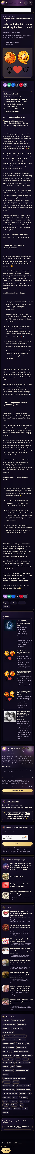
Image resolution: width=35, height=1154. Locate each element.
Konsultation (6, 766)
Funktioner (20, 1043)
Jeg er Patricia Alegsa (12, 801)
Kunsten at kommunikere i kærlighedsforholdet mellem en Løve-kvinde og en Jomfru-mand (16, 99)
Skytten (15, 1097)
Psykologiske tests (9, 1086)
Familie (5, 1043)
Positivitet (16, 1082)
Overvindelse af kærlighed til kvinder (14, 1078)
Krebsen (18, 1059)
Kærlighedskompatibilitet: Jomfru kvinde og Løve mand (24, 672)
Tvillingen (14, 1105)
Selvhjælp (23, 1093)
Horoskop (22, 603)
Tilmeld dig (17, 843)
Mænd (19, 1066)
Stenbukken (23, 1097)
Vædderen (17, 1109)
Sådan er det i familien (23, 1086)
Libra (12, 1066)
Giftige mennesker (8, 1047)
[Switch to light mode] (26, 3)
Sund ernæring (24, 1101)
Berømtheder (22, 1024)
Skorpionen (6, 1097)
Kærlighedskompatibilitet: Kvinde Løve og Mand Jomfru (24, 692)
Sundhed (6, 1105)
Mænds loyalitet (8, 1070)
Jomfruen (13, 603)
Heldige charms (21, 1047)
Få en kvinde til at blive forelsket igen (14, 1036)
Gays (27, 1043)
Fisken (12, 1043)
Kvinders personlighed (23, 1063)
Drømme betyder (17, 1028)
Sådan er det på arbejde (10, 1093)
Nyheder (5, 1074)
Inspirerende (7, 1055)
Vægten (14, 16)
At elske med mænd (9, 1024)
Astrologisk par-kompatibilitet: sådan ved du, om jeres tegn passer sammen (23, 622)
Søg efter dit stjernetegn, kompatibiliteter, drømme (17, 1127)
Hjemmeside (6, 16)
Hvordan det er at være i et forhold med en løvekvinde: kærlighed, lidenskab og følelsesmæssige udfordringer (23, 715)
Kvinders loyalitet (8, 1063)
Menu (6, 1150)
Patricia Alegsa (14, 42)
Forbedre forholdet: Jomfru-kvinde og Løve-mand (23, 652)
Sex (29, 1093)
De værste (6, 1028)
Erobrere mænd (8, 1032)
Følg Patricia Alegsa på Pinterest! (14, 117)
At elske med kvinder (18, 1020)
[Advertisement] (17, 10)
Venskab (5, 1112)
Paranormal (6, 1082)
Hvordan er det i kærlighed (20, 1051)
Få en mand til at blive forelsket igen (14, 1040)
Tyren (21, 1105)
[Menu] (31, 3)
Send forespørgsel (17, 790)
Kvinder (25, 1059)
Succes (5, 1101)
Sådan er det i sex (8, 1089)
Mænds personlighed (22, 1070)
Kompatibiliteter (27, 1055)
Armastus (6, 606)
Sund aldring (14, 1101)
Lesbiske (5, 1066)
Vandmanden (7, 1109)
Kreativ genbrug (8, 1059)
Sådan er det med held (23, 1089)
